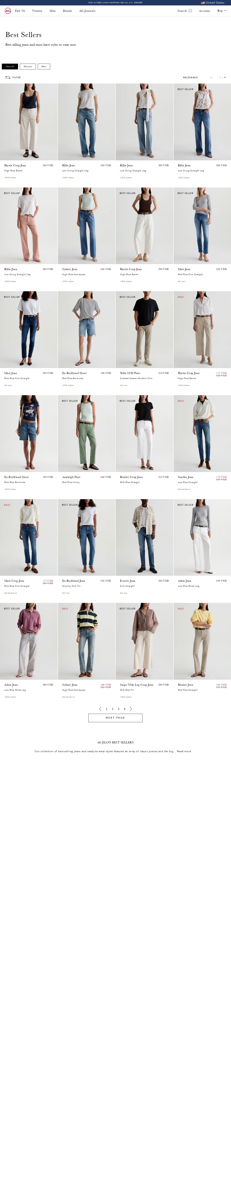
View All (10, 66)
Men (53, 10)
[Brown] (6, 156)
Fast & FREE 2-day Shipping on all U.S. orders (115, 2)
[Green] (20, 156)
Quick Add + (45, 156)
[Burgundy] (11, 260)
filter (17, 77)
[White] (20, 260)
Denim (67, 10)
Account (204, 10)
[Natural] (6, 260)
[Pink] (11, 156)
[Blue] (64, 156)
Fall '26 (20, 10)
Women (37, 10)
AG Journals (87, 10)
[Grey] (126, 364)
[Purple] (15, 156)
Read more (184, 751)
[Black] (184, 676)
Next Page (115, 717)
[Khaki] (69, 468)
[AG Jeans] (8, 10)
